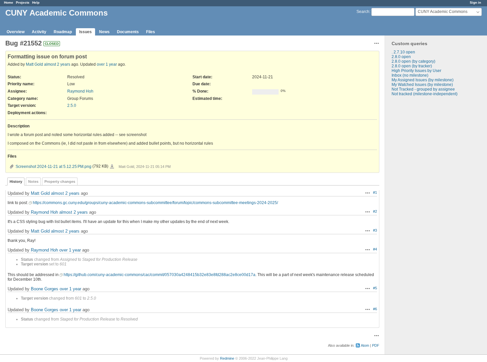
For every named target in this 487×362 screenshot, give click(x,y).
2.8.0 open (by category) (413, 61)
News (104, 32)
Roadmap (63, 32)
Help (35, 2)
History (16, 181)
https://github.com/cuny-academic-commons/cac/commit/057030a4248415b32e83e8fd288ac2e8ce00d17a (159, 274)
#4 (375, 249)
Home (8, 2)
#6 (375, 309)
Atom (365, 345)
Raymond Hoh (80, 91)
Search (362, 11)
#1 (375, 192)
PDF (375, 345)
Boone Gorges (44, 288)
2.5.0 (71, 105)
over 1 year (107, 64)
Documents (128, 32)
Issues (85, 32)
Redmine (227, 358)
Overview (16, 32)
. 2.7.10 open (403, 52)
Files (150, 32)
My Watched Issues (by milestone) (422, 84)
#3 (375, 230)
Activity (39, 32)
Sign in (475, 2)
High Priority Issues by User (416, 70)
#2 (375, 211)
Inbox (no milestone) (410, 75)
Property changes (59, 181)
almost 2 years (57, 64)
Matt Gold (34, 64)
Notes (33, 181)
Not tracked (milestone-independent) (425, 94)
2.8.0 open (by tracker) (412, 66)
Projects (22, 2)
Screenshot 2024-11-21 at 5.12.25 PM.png (53, 166)
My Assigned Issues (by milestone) (423, 80)
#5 (375, 288)
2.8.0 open (401, 56)
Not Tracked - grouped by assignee (423, 89)
